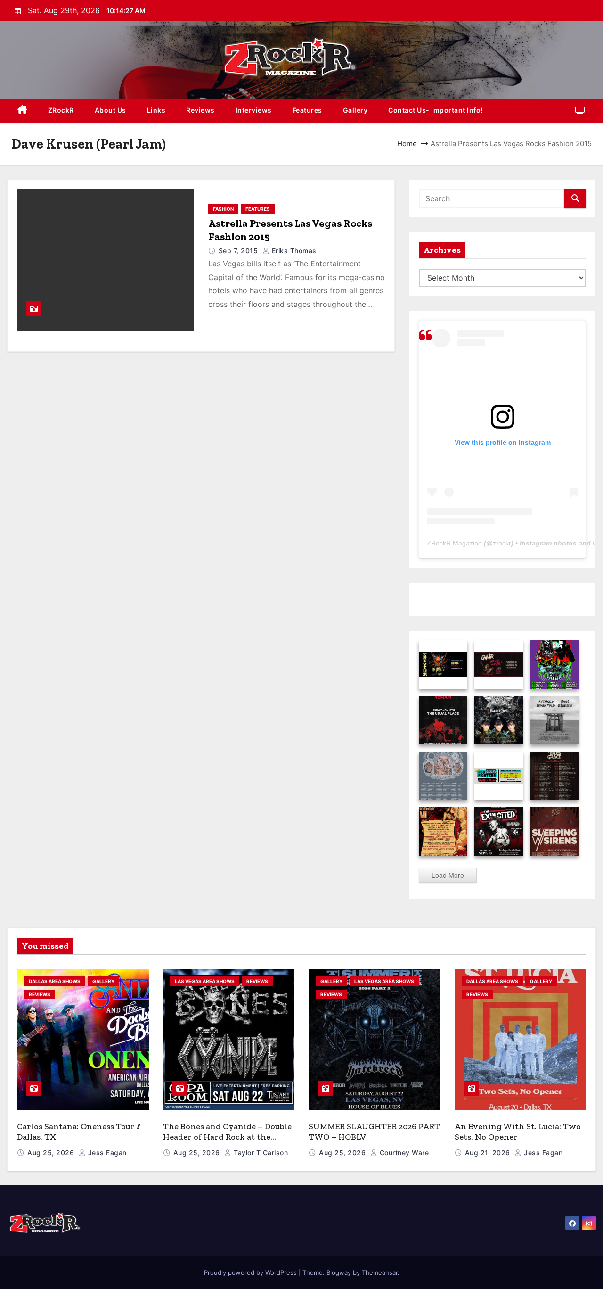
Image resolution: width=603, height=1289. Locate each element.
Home (407, 143)
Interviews (254, 110)
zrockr (502, 543)
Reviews (200, 110)
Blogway (338, 1272)
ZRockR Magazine (454, 543)
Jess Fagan (106, 1153)
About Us (110, 110)
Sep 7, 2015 (239, 251)
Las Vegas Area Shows (205, 981)
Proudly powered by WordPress (251, 1272)
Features (307, 110)
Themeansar (380, 1272)
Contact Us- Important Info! (435, 110)
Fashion (223, 209)
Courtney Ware (403, 1153)
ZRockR (61, 110)
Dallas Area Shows (55, 981)
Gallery (355, 110)
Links (156, 110)
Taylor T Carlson (260, 1153)
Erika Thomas (293, 251)
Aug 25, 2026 (51, 1153)
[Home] (22, 111)
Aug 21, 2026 (489, 1153)
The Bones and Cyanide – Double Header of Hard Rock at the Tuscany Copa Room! (227, 1137)
